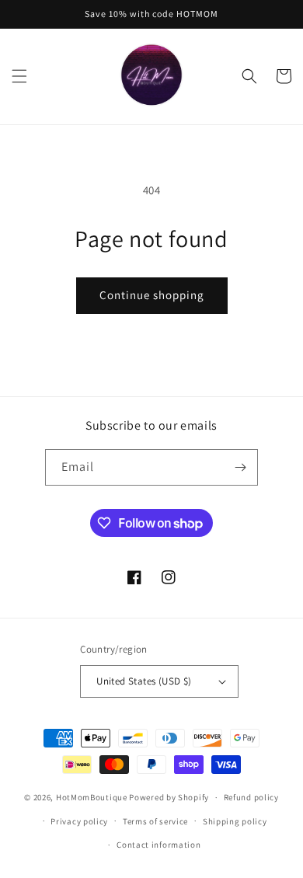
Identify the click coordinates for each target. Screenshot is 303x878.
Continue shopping (151, 294)
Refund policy (251, 797)
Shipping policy (235, 821)
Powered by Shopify (169, 797)
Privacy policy (79, 821)
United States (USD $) (143, 681)
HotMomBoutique (91, 797)
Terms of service (155, 821)
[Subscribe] (240, 467)
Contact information (158, 844)
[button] (19, 76)
